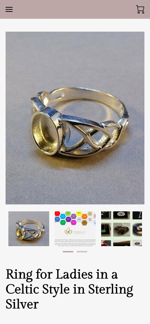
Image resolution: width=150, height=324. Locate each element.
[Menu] (9, 9)
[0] (140, 9)
